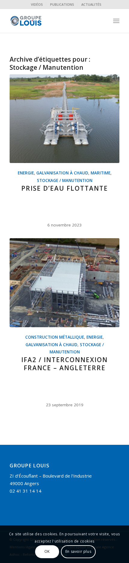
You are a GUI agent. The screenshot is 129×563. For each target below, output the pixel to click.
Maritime (100, 173)
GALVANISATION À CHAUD (62, 173)
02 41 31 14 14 (25, 491)
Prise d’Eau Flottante (64, 188)
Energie (26, 173)
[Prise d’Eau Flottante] (64, 118)
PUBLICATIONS (62, 4)
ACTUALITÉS (91, 4)
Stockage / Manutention (64, 180)
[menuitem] (37, 4)
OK (47, 551)
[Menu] (116, 21)
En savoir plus (78, 551)
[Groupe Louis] (53, 21)
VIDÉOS (37, 4)
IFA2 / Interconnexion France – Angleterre (64, 363)
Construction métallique (54, 337)
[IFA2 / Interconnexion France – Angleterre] (64, 282)
